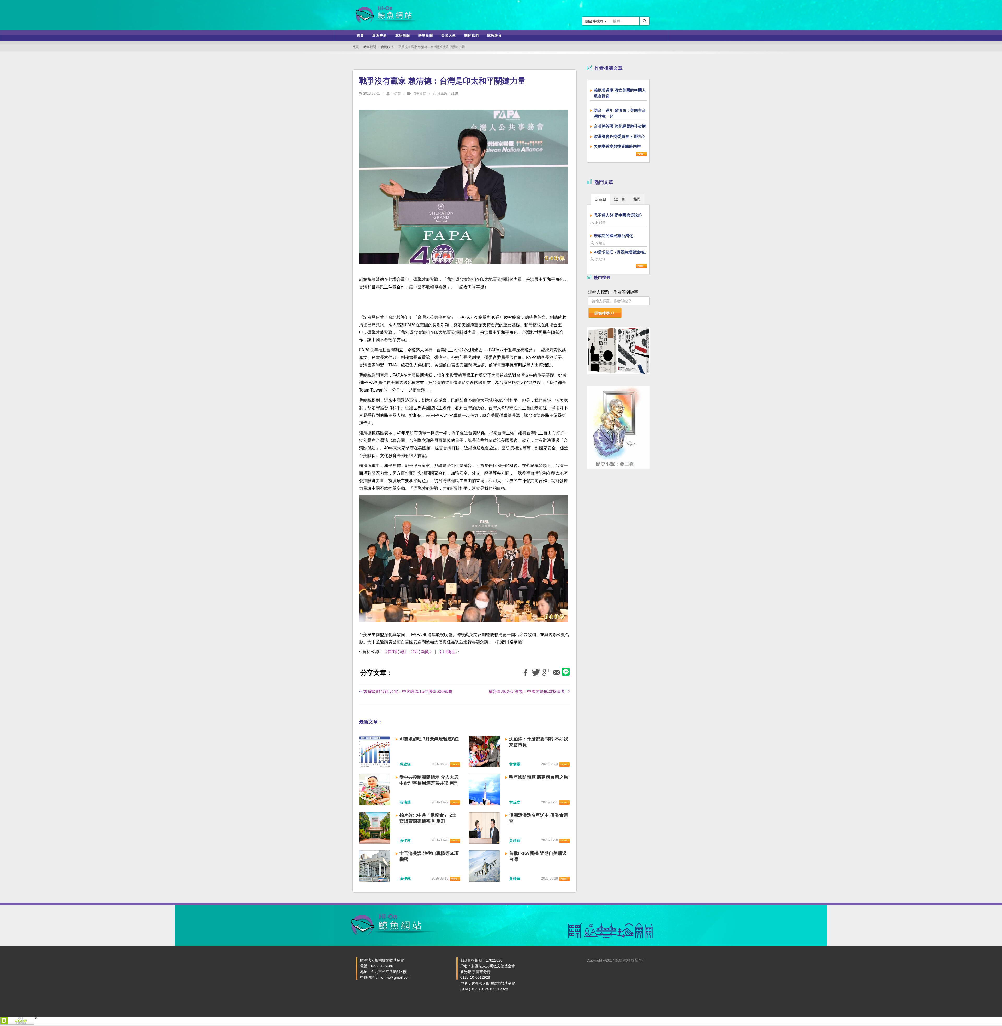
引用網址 (447, 651)
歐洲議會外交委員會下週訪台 (619, 136)
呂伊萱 (396, 94)
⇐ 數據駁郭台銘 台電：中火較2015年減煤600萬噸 (405, 691)
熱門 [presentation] (637, 199)
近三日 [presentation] (600, 199)
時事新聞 (369, 47)
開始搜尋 (602, 313)
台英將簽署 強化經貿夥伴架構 (620, 126)
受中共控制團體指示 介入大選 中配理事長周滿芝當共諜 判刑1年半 (428, 783)
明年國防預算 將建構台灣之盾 (538, 777)
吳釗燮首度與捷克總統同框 (617, 146)
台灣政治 (387, 47)
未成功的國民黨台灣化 (613, 235)
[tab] (600, 199)
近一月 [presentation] (619, 199)
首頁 (355, 47)
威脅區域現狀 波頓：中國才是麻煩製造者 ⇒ (529, 691)
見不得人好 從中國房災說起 (618, 215)
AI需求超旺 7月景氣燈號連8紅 (429, 739)
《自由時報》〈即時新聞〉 (408, 651)
